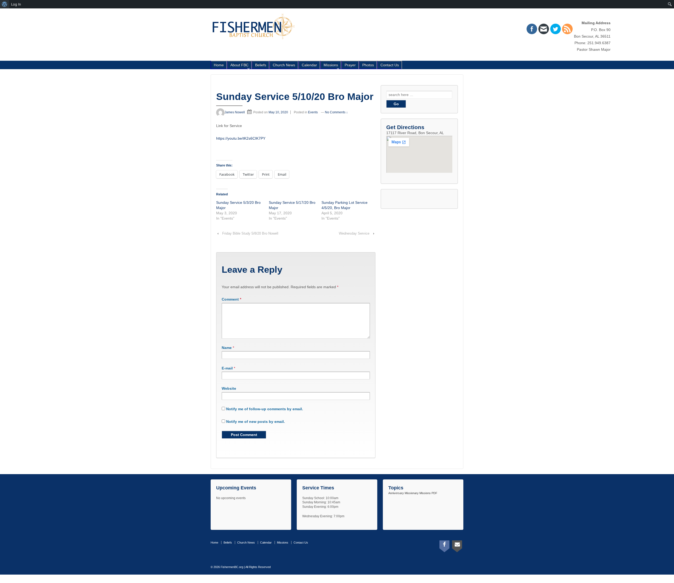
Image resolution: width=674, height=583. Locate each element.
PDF (434, 493)
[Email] (457, 545)
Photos (368, 65)
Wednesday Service (354, 233)
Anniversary (396, 493)
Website (229, 388)
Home (219, 65)
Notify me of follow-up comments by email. (264, 409)
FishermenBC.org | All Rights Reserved (245, 567)
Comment (231, 299)
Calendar (309, 65)
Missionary (412, 493)
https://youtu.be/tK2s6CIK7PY (240, 138)
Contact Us (389, 65)
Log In (16, 4)
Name (227, 348)
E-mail (227, 368)
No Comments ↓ (336, 112)
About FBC (239, 65)
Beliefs (260, 65)
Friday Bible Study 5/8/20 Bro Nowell (250, 233)
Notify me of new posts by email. (255, 421)
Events (313, 112)
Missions (331, 65)
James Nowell (235, 112)
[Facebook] (444, 545)
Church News (284, 65)
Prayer (350, 65)
